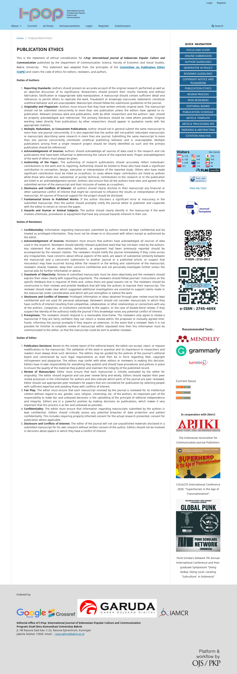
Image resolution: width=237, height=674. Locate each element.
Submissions (123, 26)
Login (89, 26)
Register (104, 26)
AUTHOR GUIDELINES (198, 62)
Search (218, 26)
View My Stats (198, 188)
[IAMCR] (173, 616)
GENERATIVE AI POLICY (198, 67)
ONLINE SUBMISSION (198, 56)
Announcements (69, 26)
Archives (48, 26)
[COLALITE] (198, 477)
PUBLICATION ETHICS (198, 88)
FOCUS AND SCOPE (198, 50)
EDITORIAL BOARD (198, 106)
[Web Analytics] (198, 181)
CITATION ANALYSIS (198, 135)
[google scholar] (31, 616)
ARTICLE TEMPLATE (198, 118)
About (15, 26)
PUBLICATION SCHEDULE (198, 112)
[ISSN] (198, 245)
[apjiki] (198, 430)
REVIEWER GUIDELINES (198, 73)
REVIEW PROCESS (198, 94)
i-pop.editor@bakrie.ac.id (69, 634)
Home (20, 38)
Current (32, 26)
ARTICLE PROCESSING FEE (198, 124)
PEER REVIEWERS (198, 100)
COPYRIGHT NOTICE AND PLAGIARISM (198, 81)
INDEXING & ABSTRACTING (198, 130)
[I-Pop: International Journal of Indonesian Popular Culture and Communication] (62, 616)
